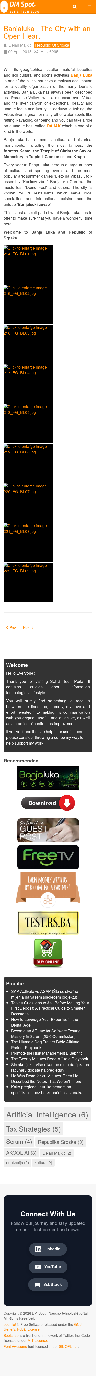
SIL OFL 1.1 (68, 1346)
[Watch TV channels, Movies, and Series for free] (48, 856)
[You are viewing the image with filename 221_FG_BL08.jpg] (28, 542)
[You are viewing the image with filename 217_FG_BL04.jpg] (28, 384)
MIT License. (38, 1340)
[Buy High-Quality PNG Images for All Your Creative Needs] (48, 952)
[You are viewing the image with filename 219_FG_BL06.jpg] (28, 463)
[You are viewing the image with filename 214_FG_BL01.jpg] (28, 265)
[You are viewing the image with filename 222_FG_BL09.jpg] (28, 582)
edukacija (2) (17, 1162)
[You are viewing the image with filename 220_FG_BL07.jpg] (28, 503)
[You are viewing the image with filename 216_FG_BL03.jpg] (28, 344)
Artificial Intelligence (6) (47, 1114)
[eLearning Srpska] (48, 922)
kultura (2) (43, 1162)
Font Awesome (15, 1346)
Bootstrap (11, 1335)
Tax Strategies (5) (33, 1128)
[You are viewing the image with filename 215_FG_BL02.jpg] (28, 304)
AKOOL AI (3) (21, 1152)
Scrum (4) (19, 1141)
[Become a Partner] (48, 889)
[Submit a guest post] (48, 830)
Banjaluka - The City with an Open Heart (47, 32)
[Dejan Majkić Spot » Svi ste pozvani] (19, 7)
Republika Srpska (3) (61, 1141)
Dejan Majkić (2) (57, 1153)
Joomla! (10, 1324)
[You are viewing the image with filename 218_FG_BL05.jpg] (28, 423)
